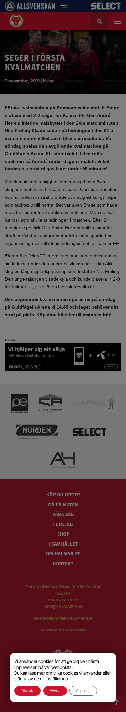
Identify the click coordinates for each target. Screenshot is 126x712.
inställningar (57, 678)
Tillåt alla (27, 690)
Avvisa (55, 690)
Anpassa (83, 690)
